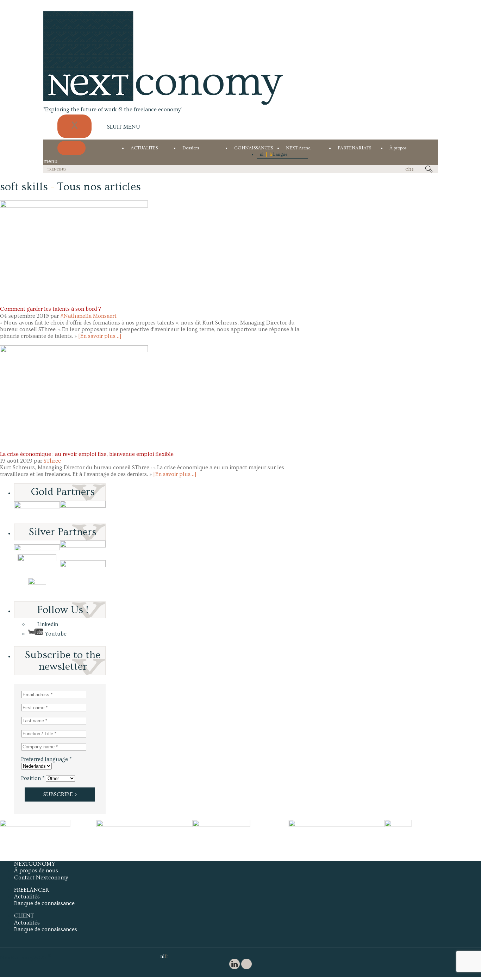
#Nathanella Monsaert (88, 316)
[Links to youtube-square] (246, 965)
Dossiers (190, 148)
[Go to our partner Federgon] (37, 566)
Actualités (27, 896)
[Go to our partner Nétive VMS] (37, 589)
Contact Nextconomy (41, 877)
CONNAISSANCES (252, 148)
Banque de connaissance (44, 903)
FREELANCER (31, 890)
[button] (74, 249)
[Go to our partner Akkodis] (37, 547)
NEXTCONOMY (34, 864)
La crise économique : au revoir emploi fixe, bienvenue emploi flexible (87, 454)
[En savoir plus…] (99, 336)
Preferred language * (46, 759)
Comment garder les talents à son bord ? (50, 309)
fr (271, 154)
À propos (397, 148)
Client (8, 302)
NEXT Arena (298, 148)
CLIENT (24, 916)
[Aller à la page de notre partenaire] (48, 825)
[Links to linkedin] (234, 965)
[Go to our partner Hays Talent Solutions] (83, 566)
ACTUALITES (144, 148)
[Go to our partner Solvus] (83, 547)
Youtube (55, 634)
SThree (52, 461)
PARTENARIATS (354, 148)
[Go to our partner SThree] (83, 512)
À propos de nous (36, 870)
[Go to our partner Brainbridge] (37, 512)
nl (261, 154)
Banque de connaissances (45, 929)
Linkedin (47, 624)
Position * (32, 778)
